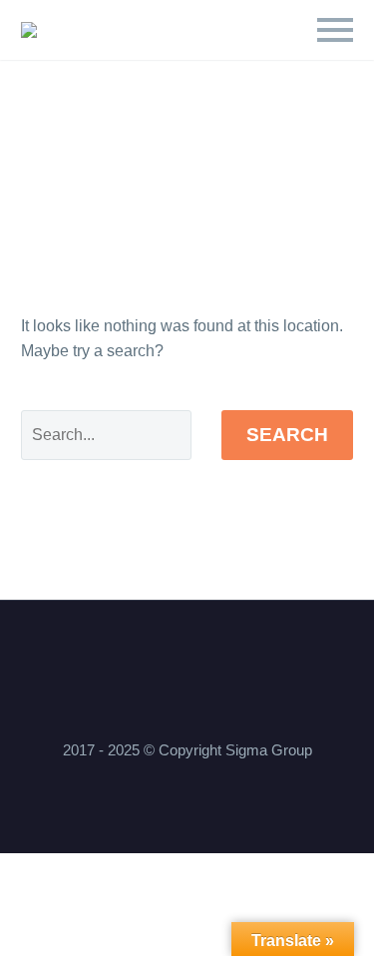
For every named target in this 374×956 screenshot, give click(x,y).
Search (287, 434)
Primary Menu (335, 30)
